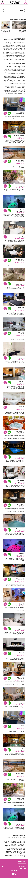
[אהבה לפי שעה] (14, 669)
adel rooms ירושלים (19, 259)
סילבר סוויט (21, 553)
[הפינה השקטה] (14, 349)
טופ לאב (22, 209)
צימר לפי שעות (22, 866)
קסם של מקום (21, 332)
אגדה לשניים (21, 307)
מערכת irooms (22, 868)
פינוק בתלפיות (20, 504)
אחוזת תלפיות (20, 456)
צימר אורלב (21, 381)
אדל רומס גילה (20, 480)
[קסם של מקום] (14, 324)
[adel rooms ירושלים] (14, 251)
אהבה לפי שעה (20, 677)
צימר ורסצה (21, 283)
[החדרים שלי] (14, 595)
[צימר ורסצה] (14, 274)
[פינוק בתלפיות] (14, 496)
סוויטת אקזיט (22, 30)
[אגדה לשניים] (14, 299)
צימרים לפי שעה (22, 861)
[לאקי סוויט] (14, 227)
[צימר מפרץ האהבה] (14, 423)
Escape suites (20, 529)
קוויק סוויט (21, 652)
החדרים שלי (21, 603)
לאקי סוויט (21, 236)
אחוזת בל (22, 112)
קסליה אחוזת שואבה (19, 135)
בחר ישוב (22, 10)
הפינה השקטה (20, 357)
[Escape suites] (14, 520)
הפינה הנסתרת (20, 185)
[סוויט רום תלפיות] (14, 570)
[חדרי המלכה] (14, 398)
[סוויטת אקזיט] (14, 619)
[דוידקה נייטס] (14, 694)
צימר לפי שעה (22, 865)
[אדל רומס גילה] (14, 472)
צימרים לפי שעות (22, 863)
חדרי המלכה (21, 406)
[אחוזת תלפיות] (14, 448)
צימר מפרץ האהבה (19, 431)
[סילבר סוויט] (14, 545)
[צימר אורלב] (14, 373)
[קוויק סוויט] (14, 644)
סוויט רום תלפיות (20, 578)
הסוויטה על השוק (20, 160)
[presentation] (4, 227)
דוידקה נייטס (21, 702)
